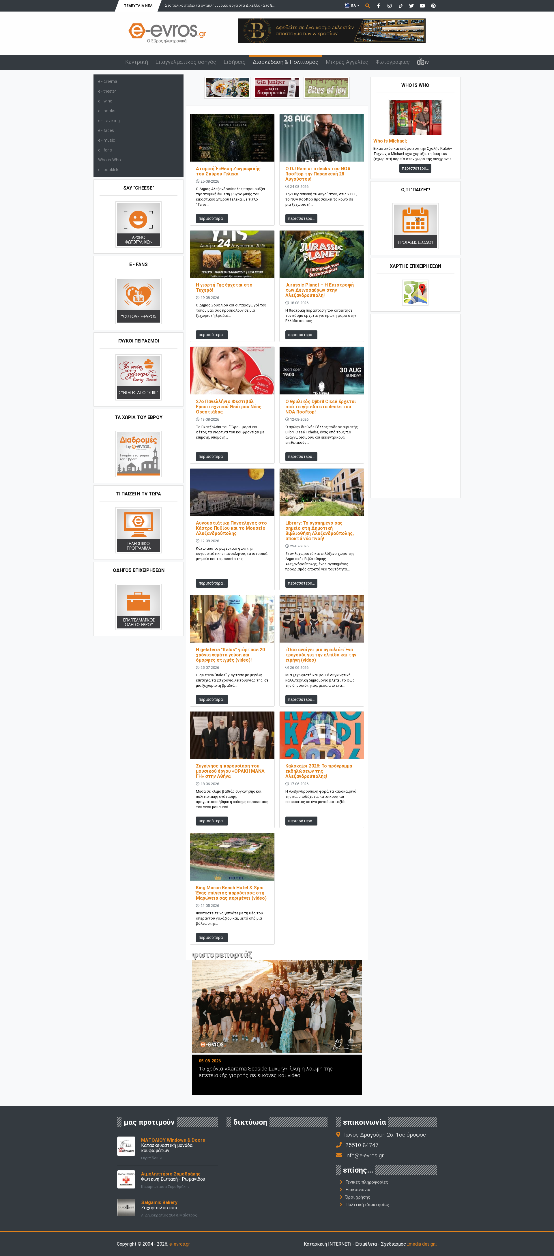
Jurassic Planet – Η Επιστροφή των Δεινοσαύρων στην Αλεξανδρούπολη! (319, 290)
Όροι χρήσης (357, 1197)
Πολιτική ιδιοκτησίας (367, 1204)
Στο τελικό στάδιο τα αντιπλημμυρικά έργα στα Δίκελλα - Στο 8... (220, 5)
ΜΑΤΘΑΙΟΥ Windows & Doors (173, 1140)
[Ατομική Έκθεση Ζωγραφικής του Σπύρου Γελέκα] (232, 137)
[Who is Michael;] (415, 117)
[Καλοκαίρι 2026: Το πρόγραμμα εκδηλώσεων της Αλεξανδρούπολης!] (322, 735)
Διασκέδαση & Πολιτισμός (285, 62)
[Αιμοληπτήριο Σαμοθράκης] (126, 1179)
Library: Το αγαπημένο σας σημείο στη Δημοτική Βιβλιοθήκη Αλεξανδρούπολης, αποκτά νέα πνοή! (319, 530)
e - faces (106, 130)
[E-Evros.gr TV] (423, 62)
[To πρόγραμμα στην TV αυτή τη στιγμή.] (138, 530)
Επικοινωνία (357, 1189)
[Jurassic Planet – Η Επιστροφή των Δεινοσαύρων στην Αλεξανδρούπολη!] (322, 254)
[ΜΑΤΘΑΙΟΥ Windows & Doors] (126, 1146)
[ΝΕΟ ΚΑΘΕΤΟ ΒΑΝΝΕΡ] (415, 405)
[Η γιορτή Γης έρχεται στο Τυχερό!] (232, 254)
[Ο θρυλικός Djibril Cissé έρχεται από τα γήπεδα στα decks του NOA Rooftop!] (322, 370)
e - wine (105, 101)
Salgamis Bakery (159, 1202)
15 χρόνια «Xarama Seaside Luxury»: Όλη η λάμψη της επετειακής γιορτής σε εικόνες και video (266, 1071)
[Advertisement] (415, 405)
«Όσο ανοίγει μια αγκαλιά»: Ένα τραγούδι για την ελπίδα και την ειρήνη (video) (320, 655)
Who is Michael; (390, 141)
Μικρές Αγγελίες (347, 62)
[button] (204, 1030)
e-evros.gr (179, 1244)
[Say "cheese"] (138, 224)
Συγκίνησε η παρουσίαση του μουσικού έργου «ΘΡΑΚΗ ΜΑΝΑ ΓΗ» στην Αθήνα (230, 771)
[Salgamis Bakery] (126, 1207)
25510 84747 (362, 1145)
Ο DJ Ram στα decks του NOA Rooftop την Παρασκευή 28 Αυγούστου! (318, 174)
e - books (106, 110)
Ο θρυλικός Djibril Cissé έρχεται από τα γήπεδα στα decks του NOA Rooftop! (320, 407)
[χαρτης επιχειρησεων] (415, 292)
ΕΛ (353, 5)
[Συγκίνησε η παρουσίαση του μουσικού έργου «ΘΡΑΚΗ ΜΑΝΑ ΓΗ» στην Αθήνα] (232, 735)
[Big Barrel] (332, 30)
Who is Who (109, 160)
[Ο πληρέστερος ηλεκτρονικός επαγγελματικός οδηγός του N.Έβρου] (167, 32)
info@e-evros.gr (364, 1155)
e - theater (107, 91)
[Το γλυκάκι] (327, 87)
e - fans (105, 150)
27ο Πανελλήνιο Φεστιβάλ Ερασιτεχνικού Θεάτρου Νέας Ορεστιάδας (228, 407)
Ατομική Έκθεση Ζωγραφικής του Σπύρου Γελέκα (228, 171)
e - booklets (108, 169)
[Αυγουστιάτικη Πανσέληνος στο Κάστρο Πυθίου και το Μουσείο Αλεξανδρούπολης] (232, 492)
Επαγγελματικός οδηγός (186, 62)
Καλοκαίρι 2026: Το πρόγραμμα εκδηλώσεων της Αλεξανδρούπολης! (318, 771)
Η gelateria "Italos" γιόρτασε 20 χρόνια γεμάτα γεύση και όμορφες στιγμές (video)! (230, 655)
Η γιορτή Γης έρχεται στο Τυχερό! (224, 287)
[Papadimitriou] (227, 87)
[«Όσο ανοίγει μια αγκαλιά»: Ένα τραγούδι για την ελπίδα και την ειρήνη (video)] (322, 618)
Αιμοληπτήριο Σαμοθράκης (171, 1174)
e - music (106, 140)
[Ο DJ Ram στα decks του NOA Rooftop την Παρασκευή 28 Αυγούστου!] (322, 137)
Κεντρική (136, 62)
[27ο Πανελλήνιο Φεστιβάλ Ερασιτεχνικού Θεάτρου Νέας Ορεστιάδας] (232, 370)
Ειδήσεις (235, 62)
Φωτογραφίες (393, 62)
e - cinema (107, 81)
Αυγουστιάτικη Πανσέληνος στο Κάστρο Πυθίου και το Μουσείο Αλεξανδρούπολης (231, 528)
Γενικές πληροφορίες (366, 1182)
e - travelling (109, 120)
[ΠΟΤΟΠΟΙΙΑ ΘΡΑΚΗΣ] (277, 87)
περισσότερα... (212, 218)
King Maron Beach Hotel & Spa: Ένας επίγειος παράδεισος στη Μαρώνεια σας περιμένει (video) (231, 893)
